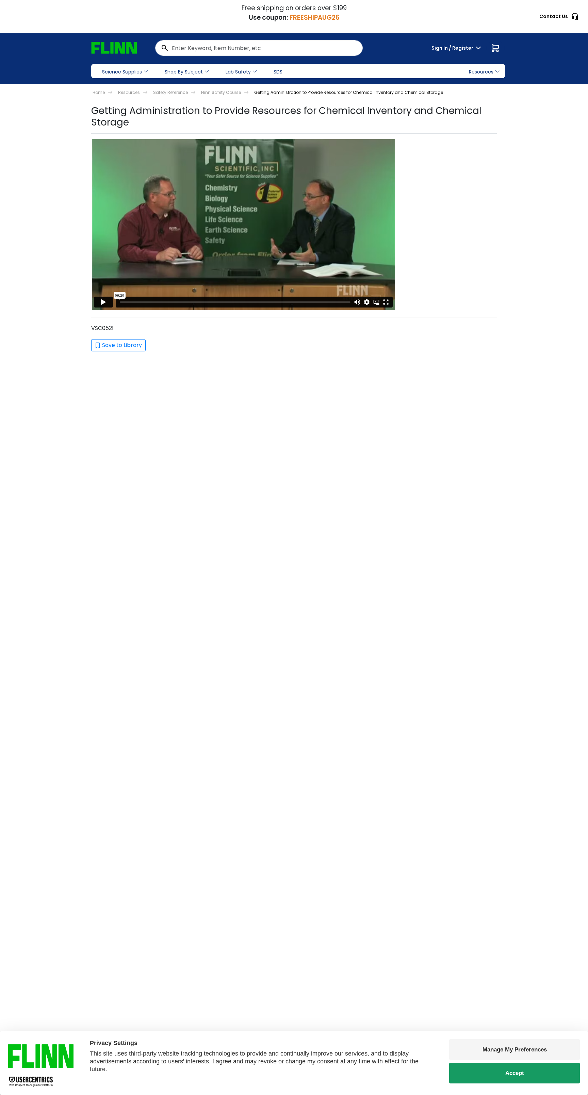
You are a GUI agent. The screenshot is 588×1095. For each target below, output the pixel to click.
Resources (129, 92)
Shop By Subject (184, 71)
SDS (278, 71)
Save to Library (122, 345)
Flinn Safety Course (221, 92)
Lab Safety (238, 71)
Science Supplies (122, 71)
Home (99, 92)
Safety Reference (170, 92)
